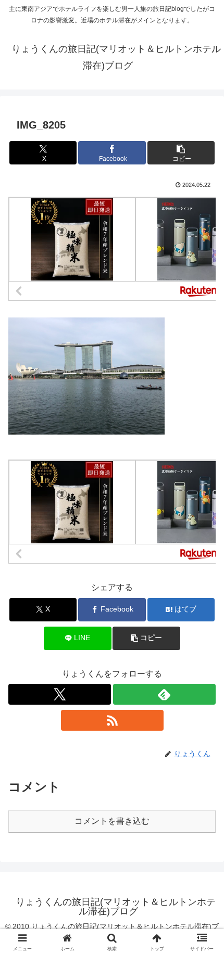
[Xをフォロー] (59, 694)
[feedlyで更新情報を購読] (164, 694)
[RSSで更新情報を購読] (112, 720)
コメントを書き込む (112, 821)
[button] (181, 152)
